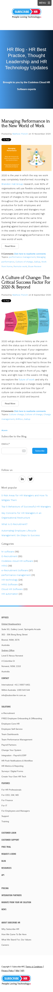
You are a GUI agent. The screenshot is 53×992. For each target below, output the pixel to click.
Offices (5, 617)
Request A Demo (8, 853)
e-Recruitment (8, 713)
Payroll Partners (8, 745)
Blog (3, 860)
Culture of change (24, 262)
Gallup (37, 262)
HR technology (12, 579)
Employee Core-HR (10, 724)
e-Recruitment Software (17, 570)
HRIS (6, 565)
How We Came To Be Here (13, 934)
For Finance (7, 800)
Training (5, 821)
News (3, 909)
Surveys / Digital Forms (12, 771)
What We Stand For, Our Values (16, 939)
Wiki (17, 971)
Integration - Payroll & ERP (13, 755)
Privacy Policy (7, 971)
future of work (26, 379)
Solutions (6, 706)
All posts (4, 430)
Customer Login (8, 832)
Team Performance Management (16, 739)
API (2, 874)
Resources (6, 867)
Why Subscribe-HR (10, 929)
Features (5, 783)
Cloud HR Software (14, 589)
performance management (22, 257)
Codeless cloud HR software (19, 561)
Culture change (16, 414)
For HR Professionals (11, 790)
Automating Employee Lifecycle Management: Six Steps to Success (20, 533)
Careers (5, 945)
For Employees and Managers (15, 811)
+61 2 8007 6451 (22, 685)
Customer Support (10, 839)
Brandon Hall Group (12, 184)
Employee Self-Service (12, 729)
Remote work (20, 266)
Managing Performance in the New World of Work (25, 123)
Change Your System (11, 750)
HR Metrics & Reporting (12, 766)
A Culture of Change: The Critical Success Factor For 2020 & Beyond (25, 282)
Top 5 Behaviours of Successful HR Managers (26, 506)
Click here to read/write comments (30, 254)
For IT (4, 805)
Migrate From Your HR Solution (16, 902)
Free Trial (6, 846)
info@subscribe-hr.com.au (13, 695)
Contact (5, 678)
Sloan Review (34, 266)
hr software (10, 551)
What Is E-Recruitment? (14, 524)
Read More (10, 246)
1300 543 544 (23, 690)
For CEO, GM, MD (10, 795)
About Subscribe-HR (10, 922)
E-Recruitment (11, 556)
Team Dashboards (10, 734)
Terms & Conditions (34, 967)
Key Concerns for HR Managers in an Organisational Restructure (21, 515)
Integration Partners (11, 895)
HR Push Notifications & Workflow (17, 761)
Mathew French (20, 134)
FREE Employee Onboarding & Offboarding (21, 718)
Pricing (5, 888)
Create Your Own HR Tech (13, 776)
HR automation (11, 593)
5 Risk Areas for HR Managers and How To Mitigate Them (24, 498)
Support (5, 816)
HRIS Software (12, 584)
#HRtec (19, 419)
